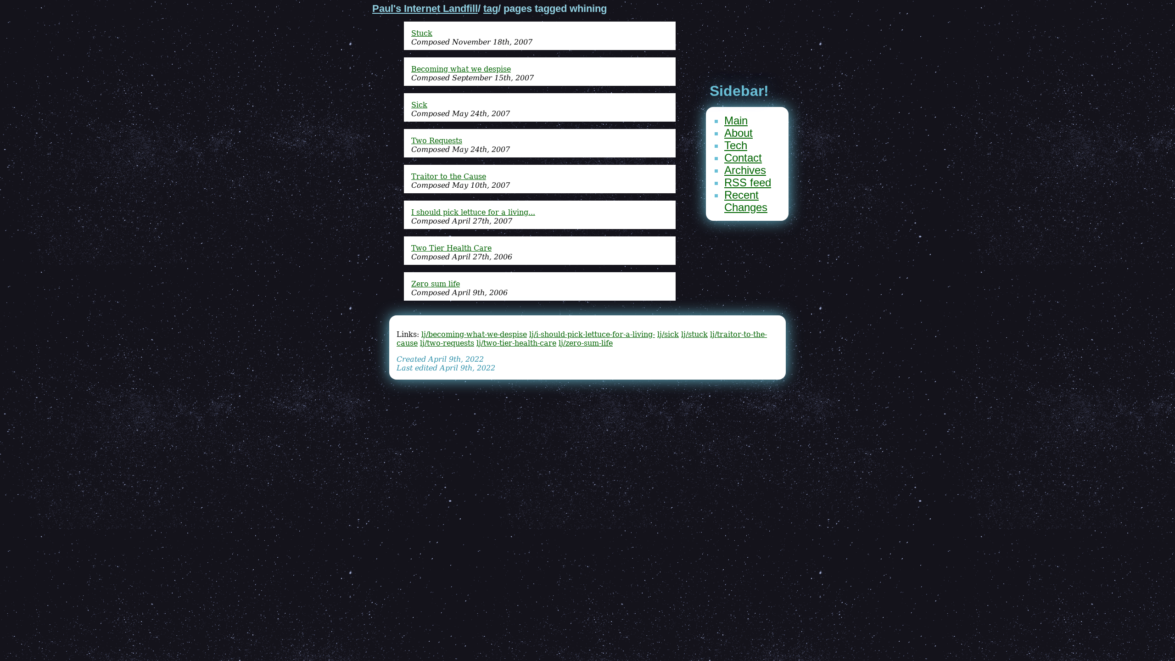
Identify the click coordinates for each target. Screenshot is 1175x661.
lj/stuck (694, 334)
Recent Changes (745, 201)
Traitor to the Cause (448, 176)
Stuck (421, 33)
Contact (743, 157)
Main (736, 120)
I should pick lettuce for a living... (473, 212)
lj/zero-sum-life (586, 343)
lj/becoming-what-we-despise (474, 334)
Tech (735, 145)
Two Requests (436, 140)
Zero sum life (435, 284)
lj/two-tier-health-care (516, 343)
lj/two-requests (447, 343)
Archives (745, 170)
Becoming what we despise (461, 69)
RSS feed (747, 182)
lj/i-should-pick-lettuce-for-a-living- (592, 334)
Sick (419, 105)
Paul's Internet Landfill (425, 8)
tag (490, 8)
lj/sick (668, 334)
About (738, 133)
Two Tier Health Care (451, 248)
